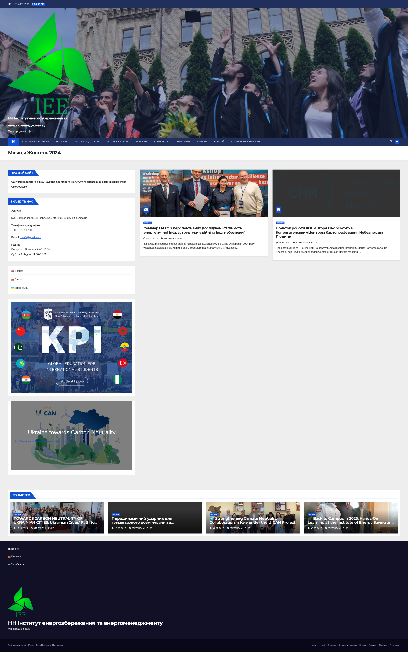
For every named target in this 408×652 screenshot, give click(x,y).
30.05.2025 (317, 528)
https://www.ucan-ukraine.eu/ (30, 441)
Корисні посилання (245, 141)
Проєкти (383, 645)
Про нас (62, 141)
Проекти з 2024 (118, 141)
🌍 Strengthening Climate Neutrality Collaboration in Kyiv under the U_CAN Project (252, 520)
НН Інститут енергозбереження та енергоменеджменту (85, 623)
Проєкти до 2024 (87, 141)
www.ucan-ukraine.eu (58, 441)
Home (313, 645)
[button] (391, 141)
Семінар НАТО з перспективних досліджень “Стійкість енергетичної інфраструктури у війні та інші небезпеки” (194, 230)
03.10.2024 (285, 242)
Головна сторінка (35, 141)
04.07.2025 (219, 528)
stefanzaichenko (174, 238)
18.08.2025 (121, 528)
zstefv (23, 237)
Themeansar (57, 645)
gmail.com (35, 237)
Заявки (202, 141)
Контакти (161, 141)
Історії (219, 141)
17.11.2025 (23, 528)
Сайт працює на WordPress (21, 645)
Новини (141, 141)
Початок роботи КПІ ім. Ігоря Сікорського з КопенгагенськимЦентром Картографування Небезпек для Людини (330, 232)
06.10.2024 (152, 238)
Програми (182, 141)
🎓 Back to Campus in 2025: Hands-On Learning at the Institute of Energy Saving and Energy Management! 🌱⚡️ (351, 522)
